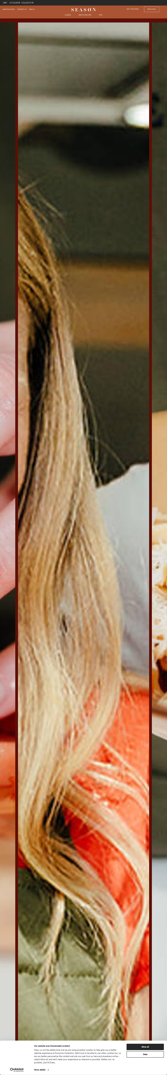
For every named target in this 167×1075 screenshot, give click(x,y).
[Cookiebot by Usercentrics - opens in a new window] (16, 1070)
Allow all (145, 1047)
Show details (40, 1070)
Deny (145, 1054)
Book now (151, 9)
